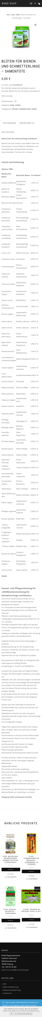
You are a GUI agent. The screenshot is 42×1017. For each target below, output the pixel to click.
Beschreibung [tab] (9, 123)
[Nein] (39, 1012)
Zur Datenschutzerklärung (23, 1013)
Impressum (7, 993)
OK (11, 1013)
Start (8, 15)
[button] (35, 25)
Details (10, 869)
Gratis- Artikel (15, 15)
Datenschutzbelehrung (12, 990)
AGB (4, 984)
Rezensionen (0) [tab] (27, 123)
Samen (34, 109)
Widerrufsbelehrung (11, 987)
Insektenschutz (25, 109)
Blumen (15, 109)
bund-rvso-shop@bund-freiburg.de (15, 970)
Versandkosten (17, 85)
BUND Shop (9, 3)
